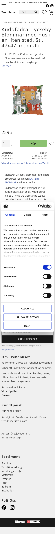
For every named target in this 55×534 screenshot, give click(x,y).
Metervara (7, 475)
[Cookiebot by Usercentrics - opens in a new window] (38, 206)
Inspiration (8, 490)
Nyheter (6, 479)
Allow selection (27, 317)
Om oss (6, 395)
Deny (27, 326)
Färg (4, 482)
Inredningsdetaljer (12, 471)
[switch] (47, 276)
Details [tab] (27, 214)
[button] (4, 3)
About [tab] (45, 214)
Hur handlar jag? (11, 410)
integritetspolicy (8, 350)
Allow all (27, 308)
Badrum (6, 486)
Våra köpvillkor (10, 391)
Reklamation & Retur (13, 387)
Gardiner (7, 463)
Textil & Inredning (12, 467)
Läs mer (6, 66)
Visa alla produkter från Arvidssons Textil (25, 163)
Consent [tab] (10, 214)
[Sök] (36, 12)
